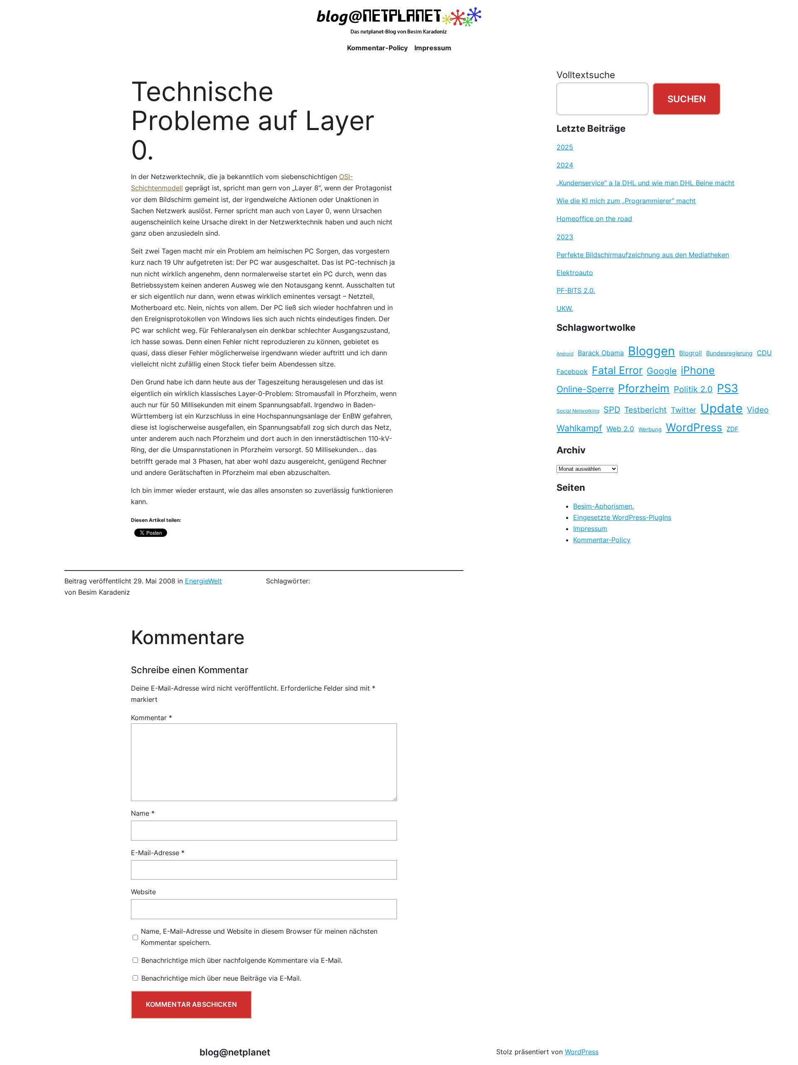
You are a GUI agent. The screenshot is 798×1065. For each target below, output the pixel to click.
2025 (565, 147)
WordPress (694, 427)
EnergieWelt (203, 581)
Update (721, 408)
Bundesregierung (729, 353)
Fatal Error (617, 370)
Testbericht (645, 410)
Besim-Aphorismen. (603, 506)
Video (757, 410)
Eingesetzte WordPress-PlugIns (622, 517)
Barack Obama (601, 353)
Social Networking (578, 411)
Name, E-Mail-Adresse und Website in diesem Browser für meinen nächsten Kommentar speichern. (259, 937)
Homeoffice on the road (594, 218)
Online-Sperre (585, 389)
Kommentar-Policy (602, 540)
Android (565, 354)
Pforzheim (644, 388)
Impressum (590, 528)
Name (143, 813)
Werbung (650, 429)
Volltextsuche (586, 74)
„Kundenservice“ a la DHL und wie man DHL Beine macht (645, 183)
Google (662, 371)
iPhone (698, 370)
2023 (565, 237)
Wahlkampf (579, 428)
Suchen (686, 98)
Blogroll (690, 353)
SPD (611, 410)
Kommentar (151, 717)
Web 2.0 (620, 428)
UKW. (565, 308)
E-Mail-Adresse (158, 853)
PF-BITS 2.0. (576, 290)
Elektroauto (575, 272)
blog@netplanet (235, 1052)
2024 (565, 165)
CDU (764, 353)
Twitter (683, 409)
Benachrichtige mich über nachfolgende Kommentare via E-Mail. (241, 960)
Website (143, 892)
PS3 (727, 388)
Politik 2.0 (693, 389)
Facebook (572, 372)
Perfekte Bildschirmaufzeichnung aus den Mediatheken (643, 255)
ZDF (733, 429)
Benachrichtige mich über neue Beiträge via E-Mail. (221, 978)
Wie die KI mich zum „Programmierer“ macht (626, 201)
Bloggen (651, 351)
